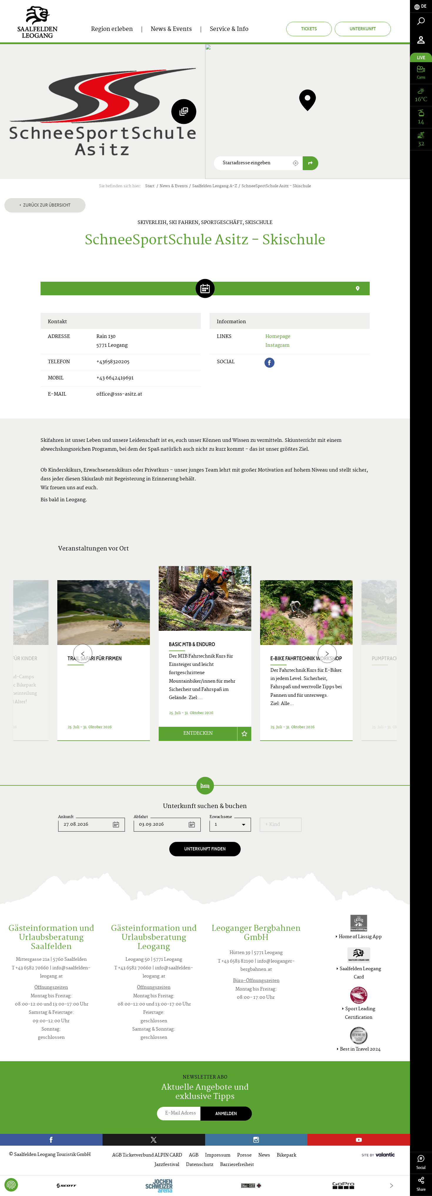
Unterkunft (363, 28)
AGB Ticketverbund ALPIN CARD (147, 1155)
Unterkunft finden (205, 849)
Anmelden (226, 1113)
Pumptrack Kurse (392, 658)
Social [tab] (421, 1167)
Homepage (277, 337)
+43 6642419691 (114, 378)
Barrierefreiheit (237, 1165)
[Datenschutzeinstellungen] (11, 1185)
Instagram (277, 345)
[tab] (421, 6)
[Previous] (82, 653)
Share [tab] (421, 1189)
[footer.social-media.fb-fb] (51, 1140)
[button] (296, 163)
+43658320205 (112, 362)
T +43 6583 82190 (236, 961)
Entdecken (198, 733)
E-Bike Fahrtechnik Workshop (306, 658)
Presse (244, 1155)
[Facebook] (269, 363)
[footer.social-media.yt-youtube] (358, 1140)
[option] (205, 660)
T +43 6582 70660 (30, 968)
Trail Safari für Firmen (95, 658)
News (264, 1155)
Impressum (217, 1155)
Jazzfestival (167, 1165)
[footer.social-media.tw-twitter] (154, 1140)
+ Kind (272, 825)
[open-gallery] (183, 111)
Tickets (309, 28)
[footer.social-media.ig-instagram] (256, 1140)
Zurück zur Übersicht (46, 205)
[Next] (327, 653)
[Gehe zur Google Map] (310, 163)
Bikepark (286, 1155)
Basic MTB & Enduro (192, 644)
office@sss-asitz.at (119, 394)
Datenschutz (199, 1165)
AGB (193, 1155)
